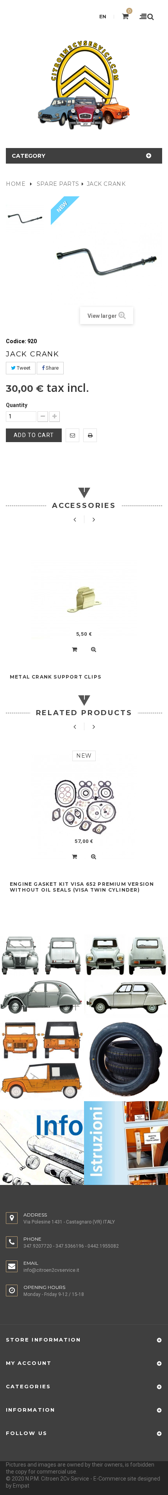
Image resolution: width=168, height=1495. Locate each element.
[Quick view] (94, 649)
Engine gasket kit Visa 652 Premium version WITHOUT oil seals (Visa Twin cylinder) (82, 887)
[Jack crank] (25, 219)
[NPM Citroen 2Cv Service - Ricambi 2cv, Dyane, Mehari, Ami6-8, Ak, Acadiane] (84, 84)
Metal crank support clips (55, 677)
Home (15, 183)
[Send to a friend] (72, 435)
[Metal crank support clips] (84, 600)
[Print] (90, 435)
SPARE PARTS (58, 183)
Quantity (16, 405)
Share (52, 368)
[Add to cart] (74, 649)
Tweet (23, 368)
